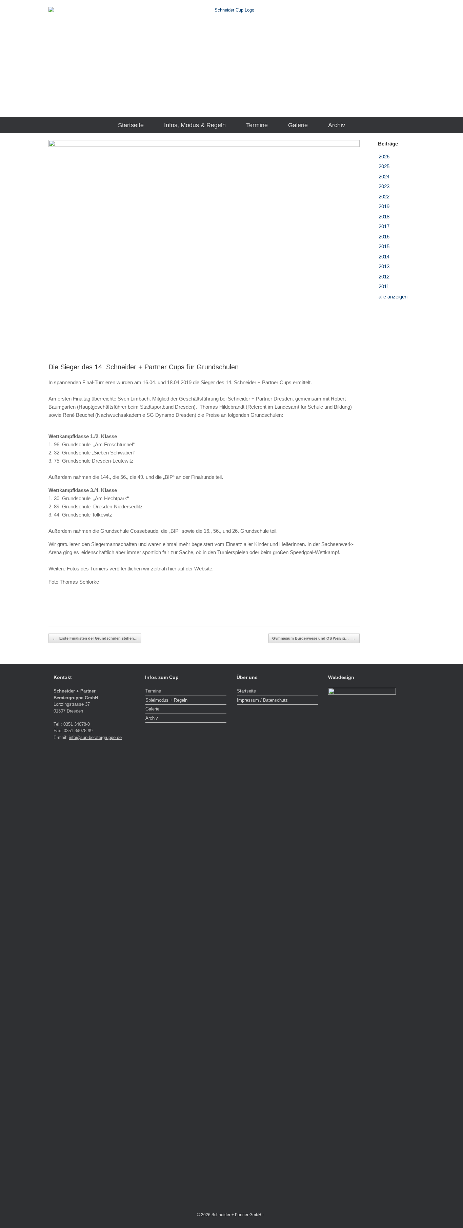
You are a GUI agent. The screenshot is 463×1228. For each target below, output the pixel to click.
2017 (384, 226)
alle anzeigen (393, 296)
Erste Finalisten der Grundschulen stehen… (95, 638)
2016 (384, 236)
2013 (384, 266)
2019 (384, 206)
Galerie (298, 125)
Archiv (336, 125)
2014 (384, 256)
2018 (384, 216)
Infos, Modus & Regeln (195, 125)
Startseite (131, 125)
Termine (257, 125)
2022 (384, 196)
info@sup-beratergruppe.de (95, 737)
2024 (384, 176)
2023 (384, 186)
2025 (384, 166)
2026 (384, 156)
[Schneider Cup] (231, 55)
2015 (384, 246)
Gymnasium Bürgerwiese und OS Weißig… (314, 638)
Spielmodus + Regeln (166, 700)
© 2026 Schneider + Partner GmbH (229, 1215)
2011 (384, 286)
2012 (384, 276)
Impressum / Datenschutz (262, 700)
